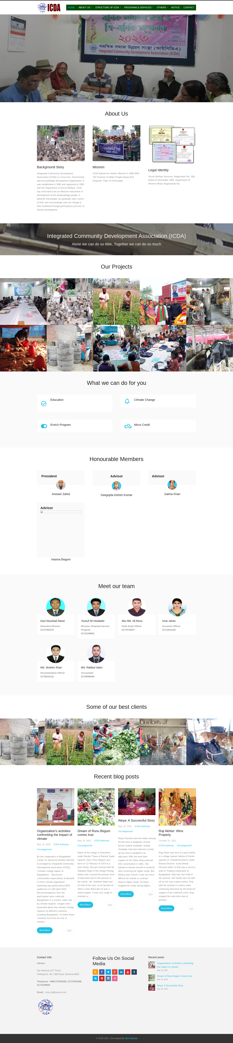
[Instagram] (108, 978)
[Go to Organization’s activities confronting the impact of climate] (55, 807)
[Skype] (95, 978)
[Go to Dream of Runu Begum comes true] (96, 807)
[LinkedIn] (121, 972)
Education (57, 399)
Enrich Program (60, 424)
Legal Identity (158, 170)
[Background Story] (61, 163)
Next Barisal (131, 1038)
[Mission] (116, 163)
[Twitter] (108, 972)
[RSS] (95, 972)
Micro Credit (142, 424)
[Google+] (114, 972)
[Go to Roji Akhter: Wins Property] (177, 807)
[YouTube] (127, 972)
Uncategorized (44, 849)
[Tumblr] (134, 972)
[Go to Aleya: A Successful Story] (136, 801)
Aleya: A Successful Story (136, 820)
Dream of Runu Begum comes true (174, 976)
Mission (98, 167)
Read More (45, 930)
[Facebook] (101, 972)
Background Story (50, 167)
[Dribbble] (114, 978)
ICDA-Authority (61, 844)
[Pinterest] (101, 978)
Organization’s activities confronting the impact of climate (54, 834)
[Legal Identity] (172, 166)
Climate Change (144, 399)
